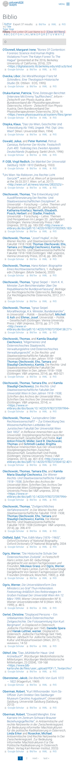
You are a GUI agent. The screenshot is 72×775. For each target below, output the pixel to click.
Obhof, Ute (10, 653)
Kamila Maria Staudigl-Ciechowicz (35, 473)
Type (5, 29)
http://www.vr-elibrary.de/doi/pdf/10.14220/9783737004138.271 (39, 328)
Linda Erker (14, 733)
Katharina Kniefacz (19, 210)
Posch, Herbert (17, 213)
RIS (64, 24)
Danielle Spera (56, 628)
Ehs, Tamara (43, 361)
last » (46, 758)
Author (8, 24)
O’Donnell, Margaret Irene (19, 49)
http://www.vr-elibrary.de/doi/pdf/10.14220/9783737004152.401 (39, 460)
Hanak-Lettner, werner (26, 631)
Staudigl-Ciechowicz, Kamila (41, 247)
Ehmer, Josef (29, 317)
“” (36, 55)
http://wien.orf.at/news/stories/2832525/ (35, 184)
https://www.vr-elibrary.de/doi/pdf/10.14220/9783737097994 (36, 495)
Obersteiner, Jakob (15, 678)
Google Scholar (16, 69)
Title (8, 26)
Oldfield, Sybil (11, 537)
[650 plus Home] (36, 4)
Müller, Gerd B (36, 441)
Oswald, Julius (12, 141)
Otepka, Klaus (12, 124)
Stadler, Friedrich (44, 213)
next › (35, 758)
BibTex (42, 24)
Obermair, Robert (14, 691)
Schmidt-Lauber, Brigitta (40, 444)
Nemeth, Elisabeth (45, 210)
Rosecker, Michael (40, 733)
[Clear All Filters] (56, 31)
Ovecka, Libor (11, 76)
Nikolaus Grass (30, 566)
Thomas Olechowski (46, 244)
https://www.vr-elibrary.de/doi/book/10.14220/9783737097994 (37, 407)
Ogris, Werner (11, 553)
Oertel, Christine (13, 614)
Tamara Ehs (39, 383)
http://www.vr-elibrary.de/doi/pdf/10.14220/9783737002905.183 (39, 226)
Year (11, 29)
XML (53, 24)
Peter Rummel (37, 141)
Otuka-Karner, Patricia (17, 93)
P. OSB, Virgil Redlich (16, 161)
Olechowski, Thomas (16, 194)
